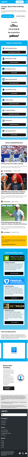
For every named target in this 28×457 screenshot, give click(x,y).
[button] (26, 2)
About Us (4, 421)
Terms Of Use (5, 430)
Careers (3, 424)
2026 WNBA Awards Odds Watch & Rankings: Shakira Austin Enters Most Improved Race (13, 192)
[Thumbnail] (14, 153)
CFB (3, 445)
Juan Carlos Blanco (7, 170)
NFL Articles (9, 146)
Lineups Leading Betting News (8, 244)
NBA (3, 442)
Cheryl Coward (6, 201)
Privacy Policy (5, 431)
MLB (3, 444)
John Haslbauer (6, 232)
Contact (4, 422)
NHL (3, 447)
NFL (3, 440)
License (3, 435)
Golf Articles (9, 205)
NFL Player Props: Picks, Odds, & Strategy (12, 163)
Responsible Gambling (8, 388)
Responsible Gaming (6, 433)
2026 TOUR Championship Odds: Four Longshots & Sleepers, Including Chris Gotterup (14, 223)
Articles (4, 146)
